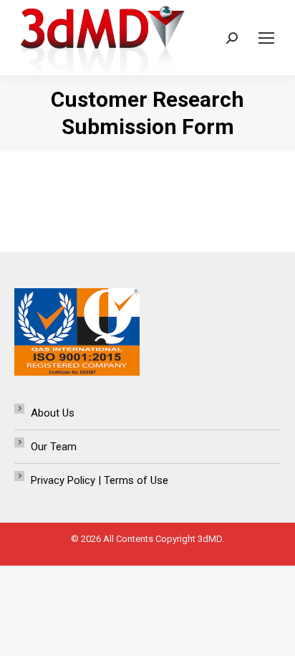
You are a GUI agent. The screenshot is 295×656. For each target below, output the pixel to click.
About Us (52, 413)
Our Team (54, 446)
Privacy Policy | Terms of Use (99, 480)
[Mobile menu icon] (266, 38)
